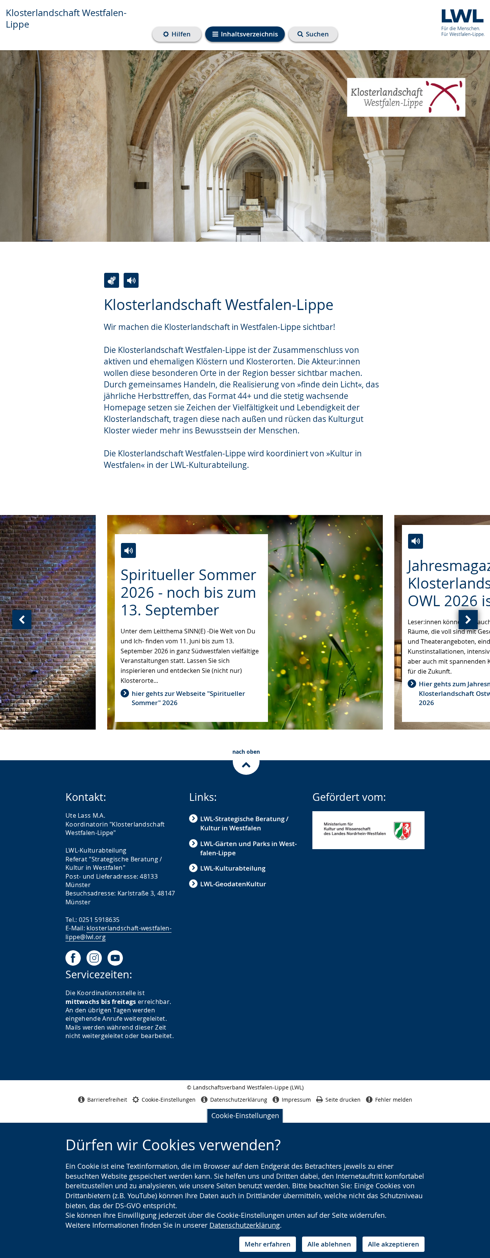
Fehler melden (393, 1099)
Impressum (296, 1099)
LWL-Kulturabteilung (232, 868)
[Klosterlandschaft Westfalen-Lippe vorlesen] (131, 280)
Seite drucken (343, 1099)
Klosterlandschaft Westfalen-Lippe (66, 18)
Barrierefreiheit (107, 1099)
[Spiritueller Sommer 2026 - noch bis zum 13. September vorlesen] (128, 550)
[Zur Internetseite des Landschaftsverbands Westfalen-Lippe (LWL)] (460, 21)
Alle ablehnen (329, 1244)
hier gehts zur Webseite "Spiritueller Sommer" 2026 (188, 698)
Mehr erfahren (268, 1244)
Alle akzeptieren (393, 1244)
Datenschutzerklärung (244, 1225)
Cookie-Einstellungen (245, 1115)
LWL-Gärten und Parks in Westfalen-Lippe (248, 848)
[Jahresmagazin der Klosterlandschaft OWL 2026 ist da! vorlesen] (415, 541)
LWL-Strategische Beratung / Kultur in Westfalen (244, 823)
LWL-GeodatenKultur (233, 883)
